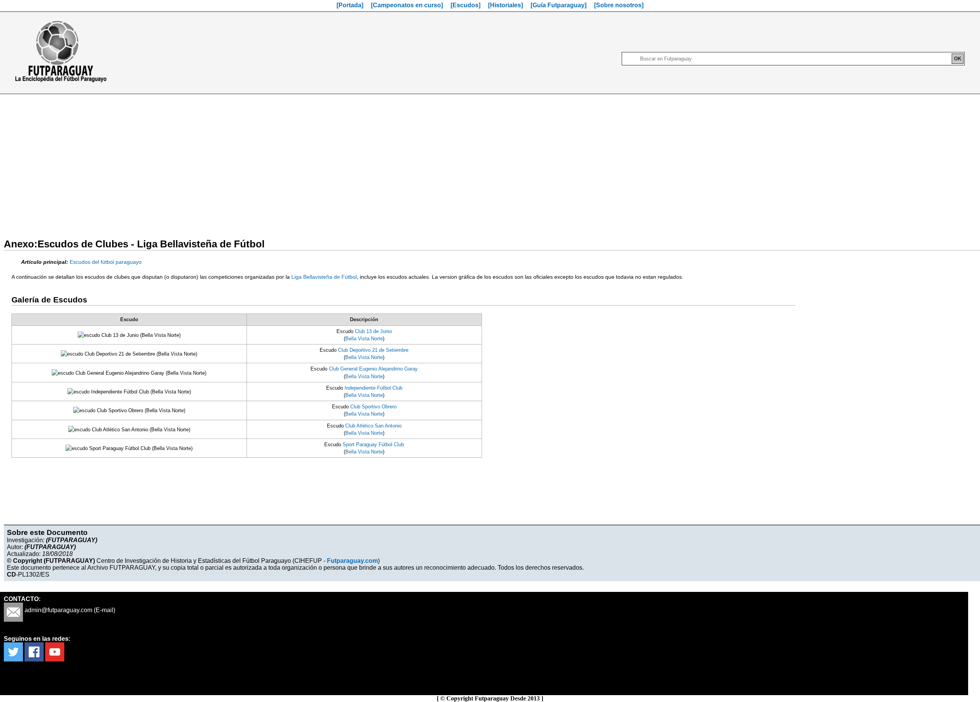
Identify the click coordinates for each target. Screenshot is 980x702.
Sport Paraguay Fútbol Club (373, 444)
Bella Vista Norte (364, 338)
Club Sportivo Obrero (373, 407)
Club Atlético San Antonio (373, 426)
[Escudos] (465, 5)
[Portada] (349, 5)
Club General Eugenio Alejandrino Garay (373, 369)
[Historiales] (505, 5)
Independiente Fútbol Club (373, 388)
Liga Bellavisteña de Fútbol (324, 277)
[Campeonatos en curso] (407, 5)
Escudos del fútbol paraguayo (106, 262)
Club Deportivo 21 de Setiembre (373, 350)
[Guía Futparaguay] (558, 5)
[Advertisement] (490, 161)
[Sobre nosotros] (619, 5)
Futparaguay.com (352, 560)
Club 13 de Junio (373, 331)
